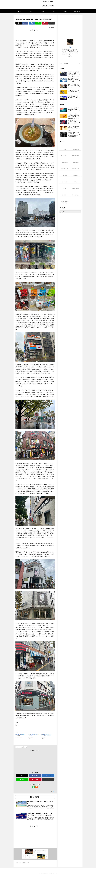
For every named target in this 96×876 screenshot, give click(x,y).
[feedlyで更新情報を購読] (33, 787)
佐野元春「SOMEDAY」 (20, 734)
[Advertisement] (35, 34)
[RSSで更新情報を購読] (36, 787)
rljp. (70, 47)
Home (48, 871)
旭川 (26, 747)
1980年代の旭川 (20, 747)
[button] (51, 23)
